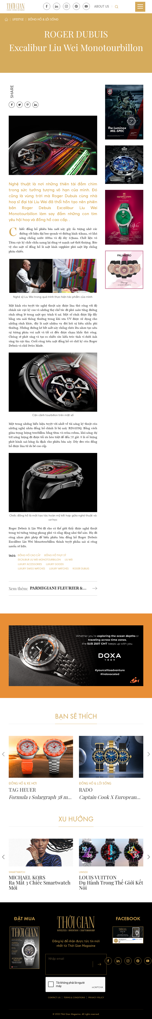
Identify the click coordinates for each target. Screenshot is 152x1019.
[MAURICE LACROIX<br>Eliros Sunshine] (111, 852)
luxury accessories (30, 564)
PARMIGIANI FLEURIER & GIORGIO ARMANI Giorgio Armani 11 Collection (56, 588)
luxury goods (55, 564)
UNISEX (13, 872)
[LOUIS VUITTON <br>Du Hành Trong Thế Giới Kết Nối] (41, 852)
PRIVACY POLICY (96, 997)
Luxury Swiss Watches (31, 568)
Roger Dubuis (81, 568)
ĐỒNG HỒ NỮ (87, 872)
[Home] (6, 20)
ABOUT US (101, 6)
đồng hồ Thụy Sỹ (55, 555)
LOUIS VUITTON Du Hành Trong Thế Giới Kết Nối (41, 882)
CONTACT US (54, 997)
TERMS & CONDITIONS (74, 997)
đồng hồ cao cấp (29, 555)
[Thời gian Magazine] (16, 6)
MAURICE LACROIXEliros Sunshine (101, 880)
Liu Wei (69, 560)
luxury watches (59, 568)
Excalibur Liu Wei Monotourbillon (39, 560)
